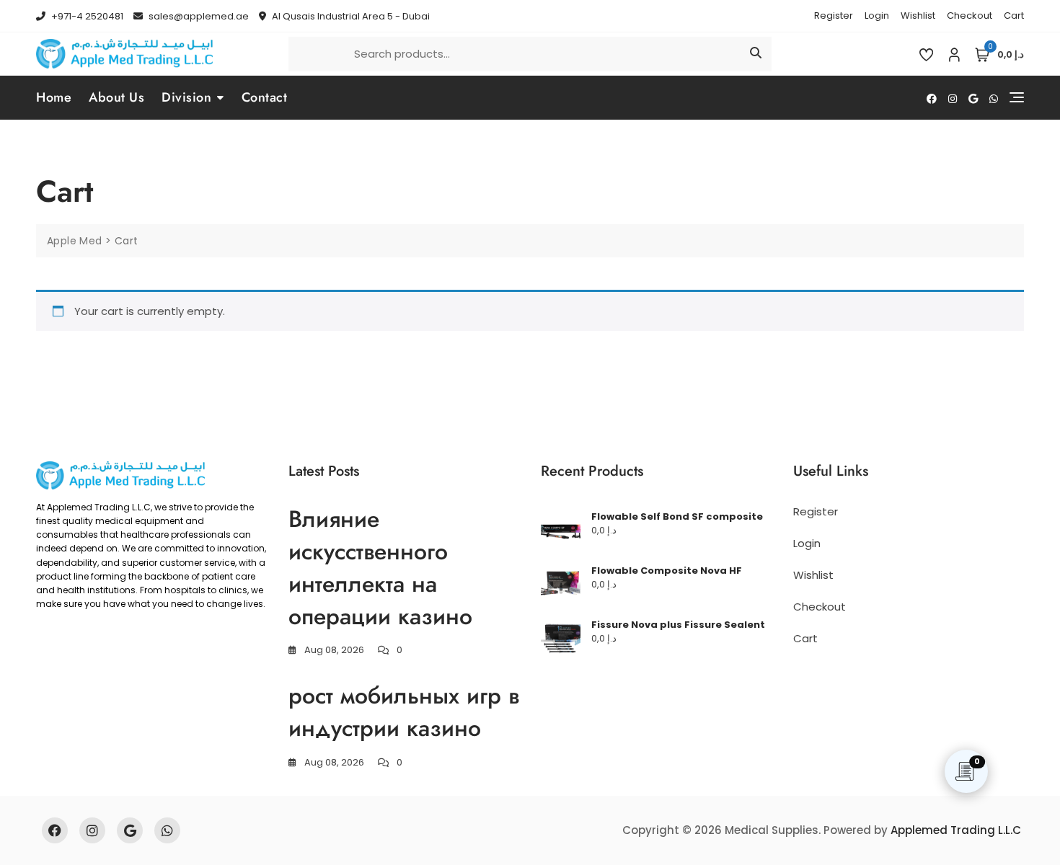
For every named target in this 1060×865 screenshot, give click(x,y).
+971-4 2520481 (86, 16)
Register (833, 15)
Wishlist (918, 15)
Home (53, 97)
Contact (265, 97)
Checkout (969, 15)
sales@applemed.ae (197, 16)
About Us (116, 97)
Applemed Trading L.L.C (956, 830)
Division (186, 97)
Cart (1014, 15)
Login (877, 15)
